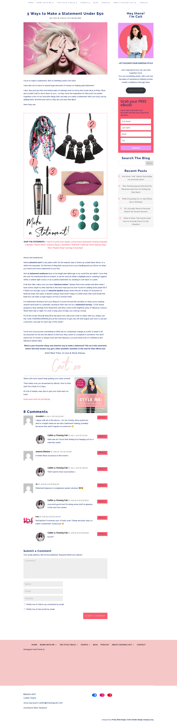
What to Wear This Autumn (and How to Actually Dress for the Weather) (137, 221)
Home (31, 2)
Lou (37, 516)
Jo (37, 484)
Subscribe (136, 148)
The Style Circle (66, 2)
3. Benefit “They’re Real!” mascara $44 (41, 245)
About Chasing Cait (124, 2)
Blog (96, 2)
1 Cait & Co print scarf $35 (56, 242)
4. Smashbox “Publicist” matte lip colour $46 (78, 245)
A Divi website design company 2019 (140, 720)
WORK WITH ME (44, 2)
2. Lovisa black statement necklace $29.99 (87, 242)
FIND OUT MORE (135, 90)
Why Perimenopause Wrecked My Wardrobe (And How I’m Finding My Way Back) (136, 189)
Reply (102, 417)
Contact (144, 2)
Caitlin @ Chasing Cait (61, 18)
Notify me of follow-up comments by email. (45, 604)
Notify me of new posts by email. (40, 609)
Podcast (106, 2)
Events (84, 2)
